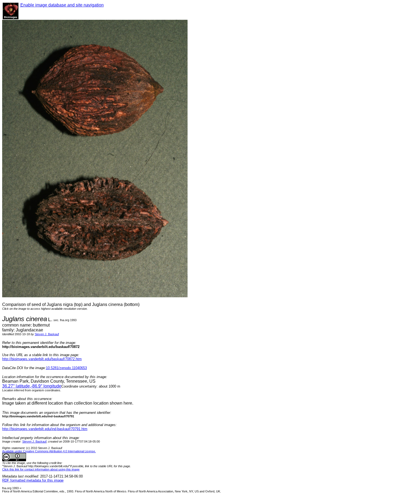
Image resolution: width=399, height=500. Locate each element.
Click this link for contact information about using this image (41, 469)
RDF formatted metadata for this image (33, 480)
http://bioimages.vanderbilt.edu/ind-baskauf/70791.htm (44, 429)
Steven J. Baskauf (47, 334)
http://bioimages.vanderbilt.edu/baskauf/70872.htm (42, 359)
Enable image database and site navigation (62, 5)
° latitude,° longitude (31, 386)
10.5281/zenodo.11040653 (66, 368)
